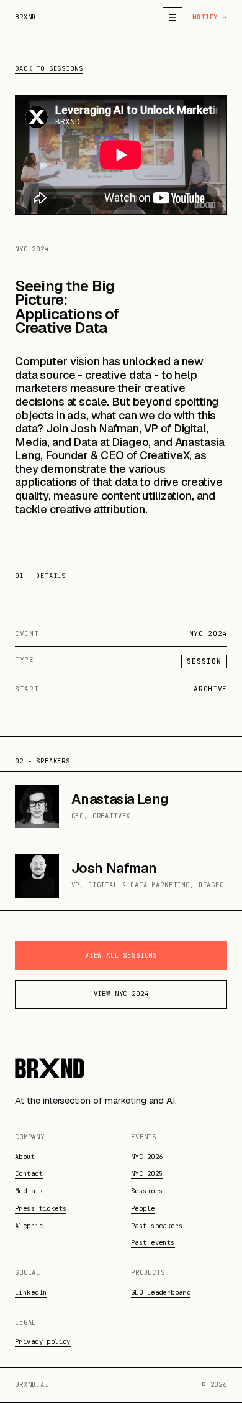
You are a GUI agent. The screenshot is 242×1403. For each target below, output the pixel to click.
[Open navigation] (172, 17)
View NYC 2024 (121, 993)
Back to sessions (49, 68)
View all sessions (121, 955)
